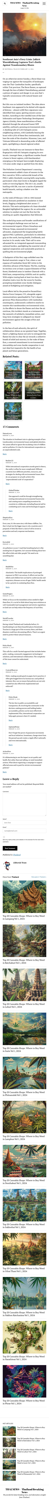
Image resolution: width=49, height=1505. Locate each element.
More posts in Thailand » (38, 877)
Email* (5, 827)
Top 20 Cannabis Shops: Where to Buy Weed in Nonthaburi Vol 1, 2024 (24, 1182)
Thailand (17, 854)
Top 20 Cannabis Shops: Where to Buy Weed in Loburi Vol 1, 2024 (24, 1005)
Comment (6, 791)
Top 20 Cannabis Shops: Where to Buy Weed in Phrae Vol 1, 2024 (24, 1402)
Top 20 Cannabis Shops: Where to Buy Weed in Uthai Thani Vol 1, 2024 (24, 1270)
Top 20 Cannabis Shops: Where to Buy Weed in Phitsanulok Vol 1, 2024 (24, 1093)
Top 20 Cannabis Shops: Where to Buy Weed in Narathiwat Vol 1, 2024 (24, 1358)
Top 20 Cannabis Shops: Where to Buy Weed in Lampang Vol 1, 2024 (24, 917)
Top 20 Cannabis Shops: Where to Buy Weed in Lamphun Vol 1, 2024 (24, 1137)
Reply (5, 454)
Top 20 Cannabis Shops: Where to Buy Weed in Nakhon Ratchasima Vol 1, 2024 (24, 1314)
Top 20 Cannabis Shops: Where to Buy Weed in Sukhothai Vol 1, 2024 (24, 1226)
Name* (5, 819)
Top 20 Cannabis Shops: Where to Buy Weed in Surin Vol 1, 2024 (24, 1049)
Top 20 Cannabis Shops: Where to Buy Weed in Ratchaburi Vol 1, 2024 (24, 961)
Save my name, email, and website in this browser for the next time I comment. (23, 841)
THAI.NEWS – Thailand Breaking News (24, 1491)
